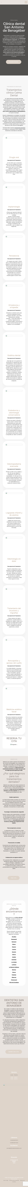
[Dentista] (8, 2)
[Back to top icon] (14, 1174)
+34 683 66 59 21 (14, 1140)
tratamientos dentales (20, 127)
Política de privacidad (14, 1180)
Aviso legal (5, 1180)
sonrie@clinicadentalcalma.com (14, 1148)
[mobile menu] (26, 2)
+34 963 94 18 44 (14, 1142)
